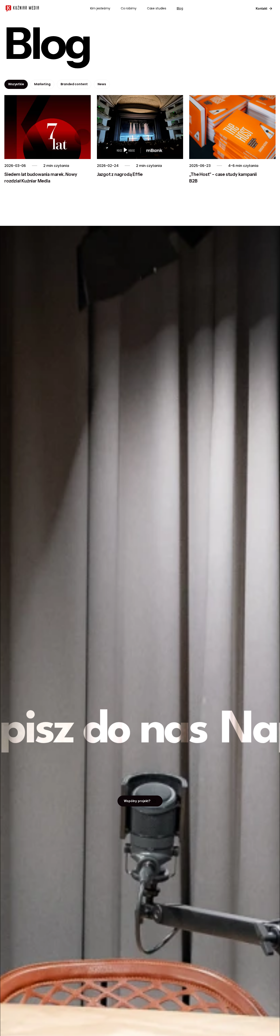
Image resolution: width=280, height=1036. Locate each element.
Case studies (156, 8)
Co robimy (128, 8)
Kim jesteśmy (100, 8)
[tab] (16, 84)
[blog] (47, 127)
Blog (180, 8)
